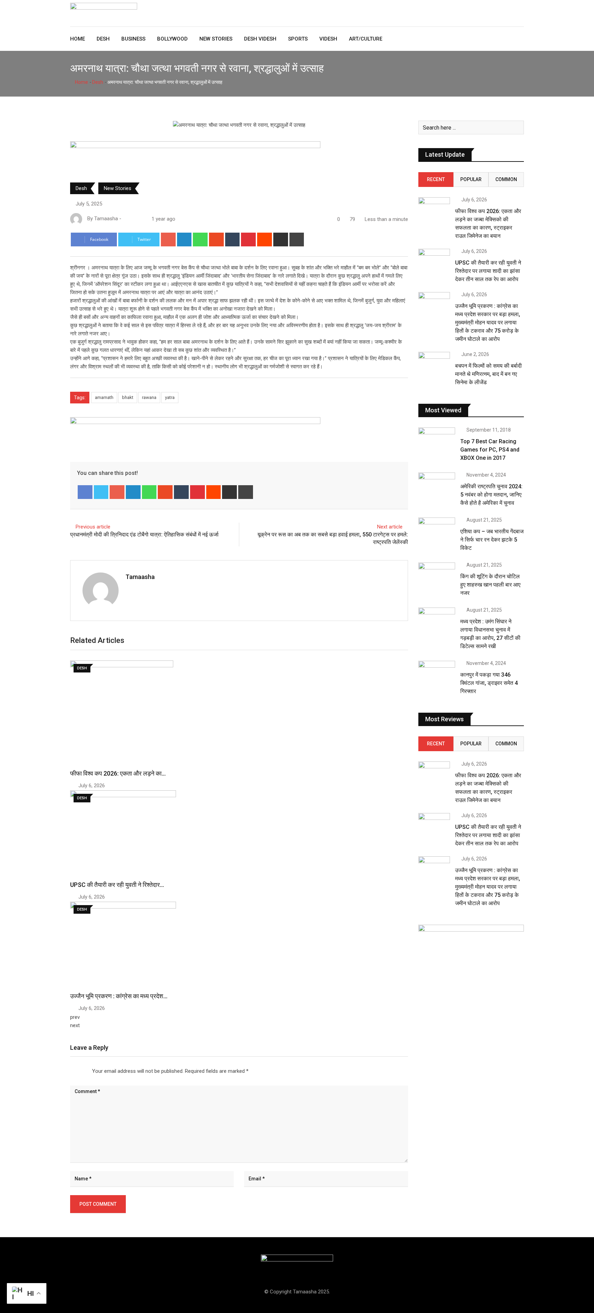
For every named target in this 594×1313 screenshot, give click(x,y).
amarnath (104, 397)
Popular (471, 179)
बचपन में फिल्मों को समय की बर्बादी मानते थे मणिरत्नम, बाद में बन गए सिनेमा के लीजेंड (488, 374)
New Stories (215, 39)
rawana (149, 397)
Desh (103, 39)
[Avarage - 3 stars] (78, 1069)
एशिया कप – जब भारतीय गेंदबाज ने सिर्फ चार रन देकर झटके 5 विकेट (492, 539)
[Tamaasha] (132, 219)
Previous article (93, 527)
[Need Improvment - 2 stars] (73, 1069)
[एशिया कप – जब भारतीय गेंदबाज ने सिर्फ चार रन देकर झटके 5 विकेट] (436, 532)
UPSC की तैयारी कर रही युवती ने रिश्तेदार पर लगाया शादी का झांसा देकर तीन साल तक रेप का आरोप (488, 270)
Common (506, 179)
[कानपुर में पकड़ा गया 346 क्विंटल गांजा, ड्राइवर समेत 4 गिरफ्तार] (436, 675)
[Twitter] (101, 492)
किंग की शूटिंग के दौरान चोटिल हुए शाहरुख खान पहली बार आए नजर (490, 584)
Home (77, 39)
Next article (390, 527)
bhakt (127, 397)
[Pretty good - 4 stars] (84, 1069)
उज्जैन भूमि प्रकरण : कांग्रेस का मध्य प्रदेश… (118, 996)
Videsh (328, 39)
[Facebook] (85, 492)
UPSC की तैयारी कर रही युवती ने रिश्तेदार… (117, 884)
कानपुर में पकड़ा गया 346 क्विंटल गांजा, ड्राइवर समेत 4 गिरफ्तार (489, 682)
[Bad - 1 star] (67, 1069)
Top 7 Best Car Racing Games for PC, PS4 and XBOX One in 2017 (489, 449)
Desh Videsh (260, 39)
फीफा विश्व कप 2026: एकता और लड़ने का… (118, 773)
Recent (436, 179)
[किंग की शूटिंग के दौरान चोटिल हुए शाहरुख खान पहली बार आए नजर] (436, 577)
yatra (170, 397)
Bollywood (172, 39)
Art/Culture (365, 39)
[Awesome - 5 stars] (89, 1069)
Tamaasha (140, 576)
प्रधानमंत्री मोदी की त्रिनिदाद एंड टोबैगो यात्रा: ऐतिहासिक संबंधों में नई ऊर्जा (144, 534)
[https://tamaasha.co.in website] (125, 219)
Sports (298, 39)
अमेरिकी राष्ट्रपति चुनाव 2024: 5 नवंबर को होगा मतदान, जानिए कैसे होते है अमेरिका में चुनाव (491, 494)
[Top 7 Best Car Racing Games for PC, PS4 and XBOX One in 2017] (436, 442)
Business (133, 39)
